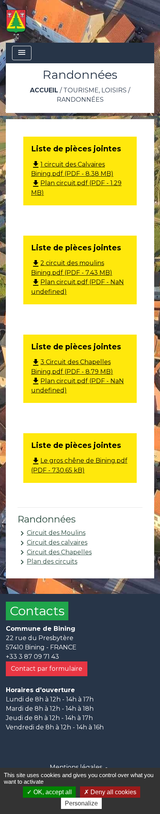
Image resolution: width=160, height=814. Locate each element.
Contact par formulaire (46, 668)
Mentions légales (76, 767)
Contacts (37, 610)
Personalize (81, 803)
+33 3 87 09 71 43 (32, 656)
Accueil (44, 90)
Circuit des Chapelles (54, 552)
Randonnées (80, 99)
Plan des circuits (47, 562)
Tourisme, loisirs (95, 90)
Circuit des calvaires (52, 543)
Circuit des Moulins (51, 533)
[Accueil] (16, 21)
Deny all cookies (112, 792)
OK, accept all (52, 792)
